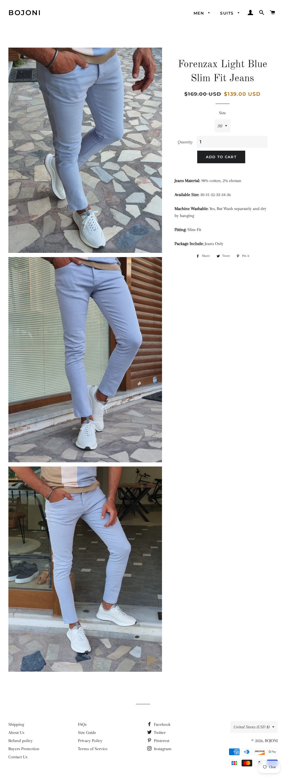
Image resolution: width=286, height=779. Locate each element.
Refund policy (20, 740)
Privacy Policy (90, 740)
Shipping (16, 724)
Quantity (185, 141)
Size (222, 112)
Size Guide (87, 732)
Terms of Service (93, 748)
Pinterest (161, 740)
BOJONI (24, 12)
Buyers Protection (23, 748)
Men (200, 13)
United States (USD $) (251, 726)
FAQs (82, 724)
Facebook (161, 724)
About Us (16, 732)
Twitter (159, 732)
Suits (227, 13)
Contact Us (17, 756)
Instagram (162, 748)
